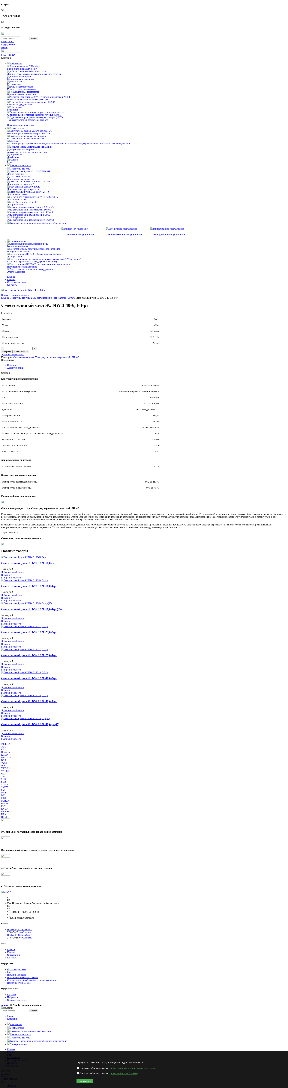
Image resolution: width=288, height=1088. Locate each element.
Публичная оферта (16, 974)
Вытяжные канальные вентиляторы (25, 138)
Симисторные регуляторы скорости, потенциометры (34, 114)
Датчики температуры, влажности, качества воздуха (34, 74)
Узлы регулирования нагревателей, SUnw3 (29, 209)
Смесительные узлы (20, 298)
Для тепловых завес (17, 194)
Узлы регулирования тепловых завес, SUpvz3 (30, 220)
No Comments (25, 932)
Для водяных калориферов (20, 179)
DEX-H (5, 811)
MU (3, 795)
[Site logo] (10, 35)
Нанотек (5, 752)
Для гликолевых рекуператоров (23, 189)
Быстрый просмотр (11, 577)
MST (3, 798)
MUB (4, 792)
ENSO (4, 809)
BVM (4, 817)
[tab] (147, 365)
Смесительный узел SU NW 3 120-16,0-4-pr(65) (31, 609)
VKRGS (5, 768)
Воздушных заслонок (18, 251)
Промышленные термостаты (21, 94)
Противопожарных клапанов (22, 266)
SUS (3, 779)
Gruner (4, 803)
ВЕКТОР (6, 757)
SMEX (4, 787)
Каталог (11, 952)
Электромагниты (16, 272)
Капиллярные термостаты (20, 79)
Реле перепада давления (19, 104)
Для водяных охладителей (20, 184)
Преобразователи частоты (20, 125)
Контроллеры (14, 84)
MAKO (5, 800)
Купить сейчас (21, 352)
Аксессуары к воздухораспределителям (27, 152)
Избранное (12, 997)
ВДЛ (3, 760)
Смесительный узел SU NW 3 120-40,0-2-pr (29, 678)
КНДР (4, 755)
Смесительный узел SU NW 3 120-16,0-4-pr (29, 586)
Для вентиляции (15, 174)
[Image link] (6, 892)
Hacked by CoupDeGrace (19, 929)
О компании (13, 955)
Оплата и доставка (16, 969)
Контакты (12, 957)
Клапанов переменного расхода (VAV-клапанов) (32, 261)
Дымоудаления (14, 256)
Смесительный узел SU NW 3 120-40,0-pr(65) (30, 724)
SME (3, 790)
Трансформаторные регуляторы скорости (28, 120)
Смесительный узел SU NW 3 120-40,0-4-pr (29, 701)
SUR (3, 782)
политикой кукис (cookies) (124, 1073)
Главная (5, 298)
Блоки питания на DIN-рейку (22, 69)
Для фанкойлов (15, 204)
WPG (4, 765)
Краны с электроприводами (21, 89)
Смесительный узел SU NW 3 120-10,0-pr (27, 563)
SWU (4, 776)
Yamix (4, 763)
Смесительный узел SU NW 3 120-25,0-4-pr (29, 655)
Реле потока (13, 109)
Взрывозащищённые (17, 246)
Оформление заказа (17, 1000)
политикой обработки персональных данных (134, 1068)
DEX (3, 814)
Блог (9, 972)
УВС (3, 746)
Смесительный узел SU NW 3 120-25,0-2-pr (29, 632)
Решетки (11, 162)
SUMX (4, 784)
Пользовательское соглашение (22, 977)
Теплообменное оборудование (125, 234)
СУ (2, 749)
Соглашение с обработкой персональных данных (32, 980)
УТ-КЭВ (5, 744)
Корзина (11, 994)
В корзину (6, 352)
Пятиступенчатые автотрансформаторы (27, 99)
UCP (3, 773)
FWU (4, 806)
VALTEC (5, 771)
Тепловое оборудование (80, 234)
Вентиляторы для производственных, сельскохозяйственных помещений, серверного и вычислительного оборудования (68, 143)
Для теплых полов (16, 199)
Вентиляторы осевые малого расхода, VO (28, 133)
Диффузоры (13, 157)
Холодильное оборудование (169, 234)
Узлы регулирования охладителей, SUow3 (28, 214)
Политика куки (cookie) (19, 983)
